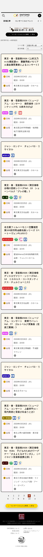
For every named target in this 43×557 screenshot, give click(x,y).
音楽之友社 (15, 531)
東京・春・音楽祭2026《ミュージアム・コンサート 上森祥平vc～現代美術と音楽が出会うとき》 (21, 408)
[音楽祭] (20, 71)
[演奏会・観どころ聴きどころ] (15, 71)
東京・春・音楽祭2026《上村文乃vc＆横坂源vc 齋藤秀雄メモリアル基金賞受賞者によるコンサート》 (22, 61)
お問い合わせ (28, 528)
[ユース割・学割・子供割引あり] (11, 71)
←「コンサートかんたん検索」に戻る (22, 34)
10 (29, 499)
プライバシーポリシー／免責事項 (32, 531)
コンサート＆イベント (24, 21)
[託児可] (20, 239)
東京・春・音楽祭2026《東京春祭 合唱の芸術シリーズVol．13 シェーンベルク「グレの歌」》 (22, 188)
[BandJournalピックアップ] (20, 113)
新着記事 (7, 21)
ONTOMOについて (13, 528)
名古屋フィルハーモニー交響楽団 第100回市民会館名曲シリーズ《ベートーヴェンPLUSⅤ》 (22, 230)
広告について (15, 533)
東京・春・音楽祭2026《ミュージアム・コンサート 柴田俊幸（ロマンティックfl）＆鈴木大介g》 (22, 103)
